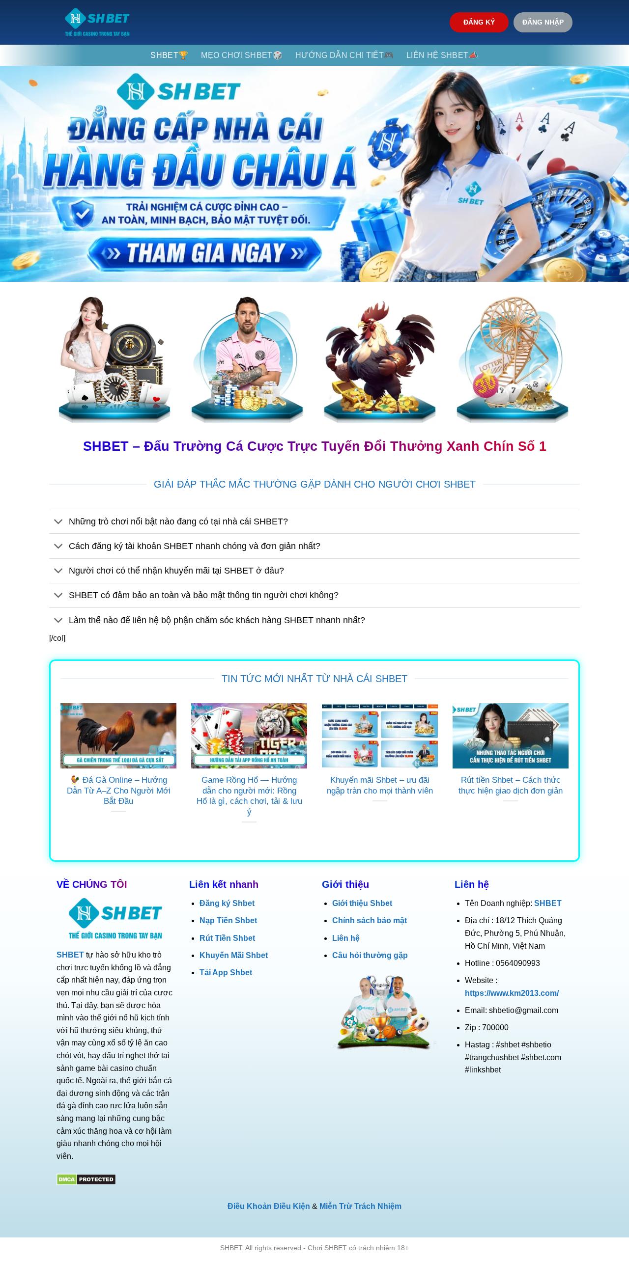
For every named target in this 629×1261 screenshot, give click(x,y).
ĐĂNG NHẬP (543, 22)
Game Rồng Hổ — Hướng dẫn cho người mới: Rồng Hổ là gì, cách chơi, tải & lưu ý (249, 796)
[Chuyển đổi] (58, 522)
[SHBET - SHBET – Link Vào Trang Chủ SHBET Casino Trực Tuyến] (97, 22)
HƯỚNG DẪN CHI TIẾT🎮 (344, 55)
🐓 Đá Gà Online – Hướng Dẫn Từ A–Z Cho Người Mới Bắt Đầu (119, 790)
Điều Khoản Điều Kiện (269, 1206)
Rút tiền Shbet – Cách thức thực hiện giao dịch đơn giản (510, 785)
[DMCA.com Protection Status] (86, 1179)
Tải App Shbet (226, 972)
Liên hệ (346, 938)
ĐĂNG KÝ (479, 22)
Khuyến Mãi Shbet (234, 955)
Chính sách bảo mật (369, 920)
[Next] (570, 776)
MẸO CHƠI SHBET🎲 (242, 55)
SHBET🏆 (169, 55)
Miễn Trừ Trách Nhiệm (360, 1206)
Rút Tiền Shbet (227, 938)
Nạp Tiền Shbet (228, 920)
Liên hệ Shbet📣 (442, 55)
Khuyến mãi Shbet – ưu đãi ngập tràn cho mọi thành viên (380, 785)
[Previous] (58, 776)
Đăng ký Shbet (227, 903)
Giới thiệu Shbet (362, 903)
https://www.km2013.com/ (512, 993)
